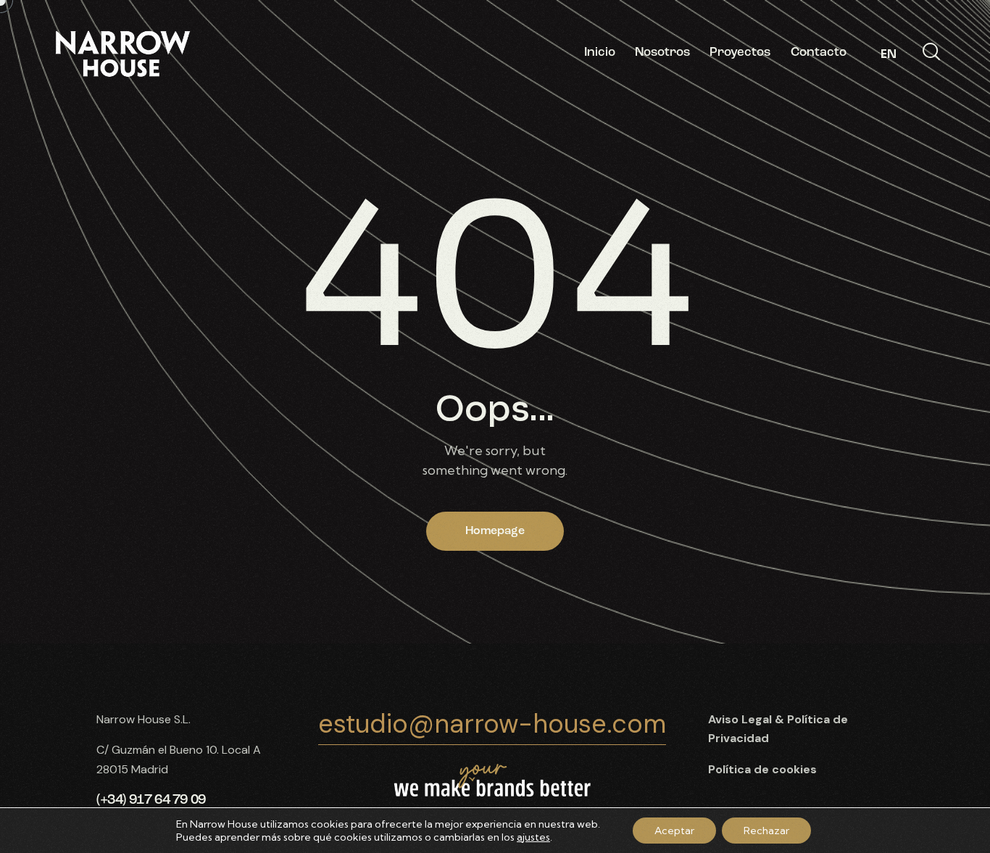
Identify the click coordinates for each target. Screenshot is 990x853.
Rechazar (766, 830)
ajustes (533, 837)
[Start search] (931, 52)
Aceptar (674, 830)
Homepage (495, 531)
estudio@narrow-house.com (492, 724)
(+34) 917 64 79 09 (151, 800)
